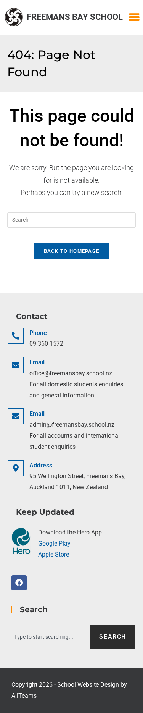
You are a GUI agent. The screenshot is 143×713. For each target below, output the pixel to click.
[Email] (16, 365)
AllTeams (24, 695)
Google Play (54, 543)
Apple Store (53, 554)
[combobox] (47, 637)
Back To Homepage (72, 251)
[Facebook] (19, 582)
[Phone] (16, 336)
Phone (38, 333)
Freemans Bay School (75, 17)
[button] (134, 17)
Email (37, 362)
